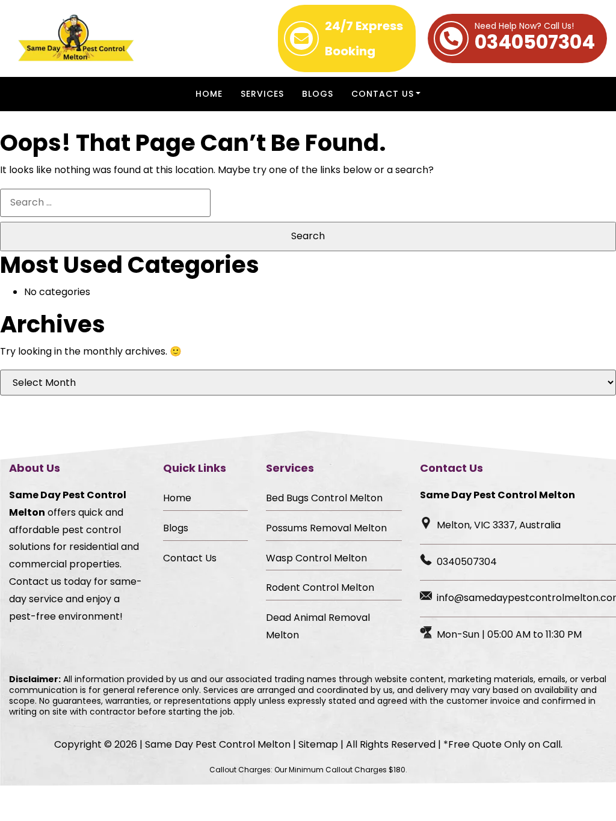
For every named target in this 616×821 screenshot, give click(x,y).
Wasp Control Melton (316, 558)
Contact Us (382, 94)
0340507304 (535, 38)
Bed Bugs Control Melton (324, 498)
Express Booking (364, 38)
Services (262, 94)
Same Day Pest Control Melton (218, 744)
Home (209, 94)
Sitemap (318, 744)
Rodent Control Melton (320, 587)
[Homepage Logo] (76, 38)
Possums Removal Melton (326, 528)
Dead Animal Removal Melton (318, 626)
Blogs (317, 94)
